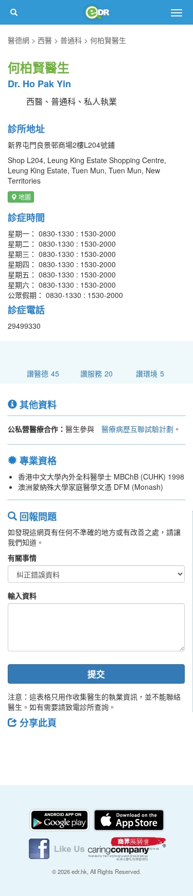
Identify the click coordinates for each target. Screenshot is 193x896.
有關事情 (22, 557)
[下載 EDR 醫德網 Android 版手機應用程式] (60, 819)
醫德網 (18, 40)
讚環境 (150, 373)
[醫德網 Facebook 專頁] (57, 848)
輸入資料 (22, 595)
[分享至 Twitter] (46, 745)
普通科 (71, 40)
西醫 (45, 40)
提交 (96, 674)
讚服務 (96, 373)
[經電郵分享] (100, 745)
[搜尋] (14, 12)
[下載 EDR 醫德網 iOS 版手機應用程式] (128, 819)
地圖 (24, 196)
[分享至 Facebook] (20, 745)
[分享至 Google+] (73, 745)
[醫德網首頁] (96, 12)
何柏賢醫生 (108, 40)
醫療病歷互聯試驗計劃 (137, 429)
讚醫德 (43, 373)
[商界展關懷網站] (127, 848)
